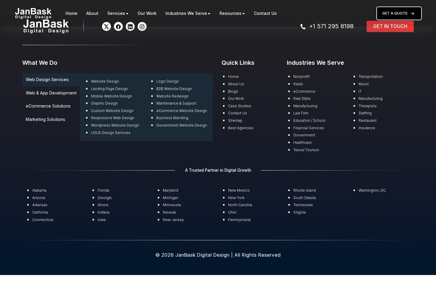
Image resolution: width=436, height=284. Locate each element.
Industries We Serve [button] (186, 13)
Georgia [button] (105, 197)
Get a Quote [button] (395, 13)
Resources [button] (230, 13)
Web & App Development (51, 92)
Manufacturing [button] (305, 106)
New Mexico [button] (239, 190)
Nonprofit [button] (301, 76)
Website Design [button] (105, 81)
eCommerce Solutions (48, 105)
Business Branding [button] (172, 118)
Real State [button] (302, 98)
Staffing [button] (365, 113)
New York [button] (236, 197)
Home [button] (71, 13)
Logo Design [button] (167, 81)
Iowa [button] (102, 219)
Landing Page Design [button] (109, 88)
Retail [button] (298, 84)
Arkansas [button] (39, 205)
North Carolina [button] (240, 205)
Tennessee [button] (303, 205)
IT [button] (360, 91)
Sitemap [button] (235, 120)
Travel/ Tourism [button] (306, 150)
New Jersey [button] (173, 219)
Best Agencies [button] (241, 128)
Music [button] (364, 84)
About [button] (92, 13)
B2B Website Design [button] (174, 88)
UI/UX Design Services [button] (111, 132)
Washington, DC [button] (372, 190)
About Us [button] (236, 84)
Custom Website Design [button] (112, 110)
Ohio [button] (232, 212)
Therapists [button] (368, 106)
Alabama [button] (39, 190)
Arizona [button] (38, 197)
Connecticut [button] (42, 219)
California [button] (40, 212)
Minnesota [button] (172, 205)
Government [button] (304, 135)
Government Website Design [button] (181, 125)
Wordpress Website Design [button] (115, 125)
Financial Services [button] (308, 128)
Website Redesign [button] (172, 96)
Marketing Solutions (45, 119)
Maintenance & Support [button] (176, 103)
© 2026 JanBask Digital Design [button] (193, 255)
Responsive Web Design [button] (112, 118)
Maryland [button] (170, 190)
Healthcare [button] (302, 142)
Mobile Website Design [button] (111, 96)
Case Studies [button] (239, 106)
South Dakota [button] (304, 197)
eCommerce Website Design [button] (181, 110)
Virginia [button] (299, 212)
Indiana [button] (103, 212)
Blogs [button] (233, 91)
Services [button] (116, 13)
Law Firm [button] (300, 113)
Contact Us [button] (265, 13)
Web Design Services (47, 79)
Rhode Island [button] (304, 190)
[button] (33, 13)
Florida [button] (103, 190)
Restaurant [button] (368, 120)
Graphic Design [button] (104, 103)
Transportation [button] (371, 76)
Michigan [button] (170, 197)
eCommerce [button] (304, 91)
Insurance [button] (367, 128)
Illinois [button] (103, 205)
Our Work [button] (147, 13)
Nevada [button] (169, 212)
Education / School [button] (309, 120)
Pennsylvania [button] (239, 219)
